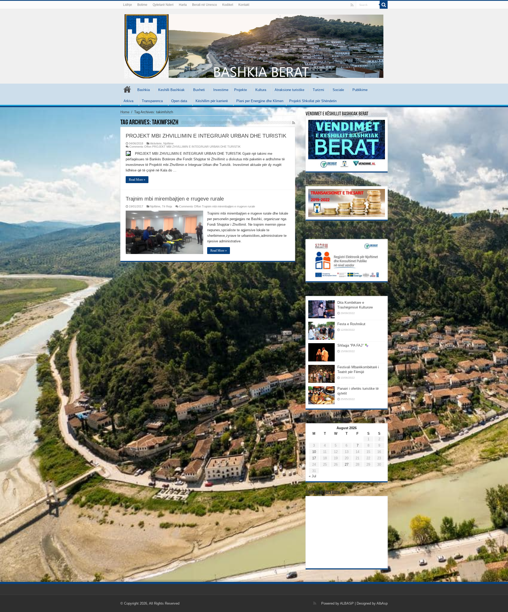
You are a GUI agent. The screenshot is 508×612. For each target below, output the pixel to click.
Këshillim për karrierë (212, 101)
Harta (183, 5)
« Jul (312, 476)
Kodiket (227, 5)
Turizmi (318, 90)
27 (346, 464)
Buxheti (199, 90)
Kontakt (243, 5)
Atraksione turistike (289, 90)
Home (124, 112)
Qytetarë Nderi (163, 5)
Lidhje (127, 5)
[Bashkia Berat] (254, 45)
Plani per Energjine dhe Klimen (259, 101)
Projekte (240, 90)
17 (314, 458)
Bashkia (143, 90)
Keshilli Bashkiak (171, 90)
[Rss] (352, 5)
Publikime (360, 90)
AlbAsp (382, 603)
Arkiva (128, 101)
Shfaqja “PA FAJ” (351, 345)
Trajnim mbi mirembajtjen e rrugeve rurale (175, 199)
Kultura (260, 90)
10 (314, 452)
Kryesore (127, 89)
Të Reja (167, 206)
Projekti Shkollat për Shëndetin (313, 101)
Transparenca (152, 101)
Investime (220, 90)
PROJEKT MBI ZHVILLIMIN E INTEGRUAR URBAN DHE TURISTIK (206, 136)
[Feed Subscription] (293, 123)
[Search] (384, 5)
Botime (142, 5)
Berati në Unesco (204, 5)
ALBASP (347, 603)
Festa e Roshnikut (351, 324)
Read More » (137, 180)
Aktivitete (156, 143)
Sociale (338, 90)
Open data (179, 101)
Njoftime (168, 143)
